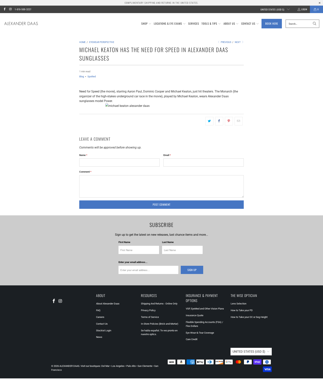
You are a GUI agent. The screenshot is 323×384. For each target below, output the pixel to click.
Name (83, 155)
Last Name (168, 242)
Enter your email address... (133, 262)
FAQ (98, 310)
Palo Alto (131, 366)
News (99, 337)
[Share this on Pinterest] (229, 121)
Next (238, 42)
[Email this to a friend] (239, 121)
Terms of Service (150, 317)
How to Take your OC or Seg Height (249, 317)
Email (167, 155)
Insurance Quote (194, 315)
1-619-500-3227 (23, 9)
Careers (100, 317)
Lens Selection (238, 303)
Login (304, 9)
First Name (124, 242)
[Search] (314, 24)
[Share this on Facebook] (219, 121)
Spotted (91, 76)
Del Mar (105, 366)
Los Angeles (117, 366)
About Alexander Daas (107, 303)
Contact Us (102, 323)
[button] (146, 24)
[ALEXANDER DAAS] (21, 23)
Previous (225, 42)
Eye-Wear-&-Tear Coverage (200, 332)
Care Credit (191, 339)
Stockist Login (103, 330)
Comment (85, 171)
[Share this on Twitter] (209, 121)
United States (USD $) (273, 9)
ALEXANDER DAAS (69, 366)
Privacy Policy (148, 310)
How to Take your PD (242, 310)
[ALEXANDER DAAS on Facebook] (4, 9)
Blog (81, 76)
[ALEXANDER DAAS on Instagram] (10, 9)
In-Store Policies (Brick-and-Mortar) (159, 323)
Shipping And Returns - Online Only (159, 303)
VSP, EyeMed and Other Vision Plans (205, 308)
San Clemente (145, 366)
